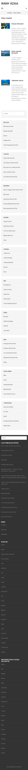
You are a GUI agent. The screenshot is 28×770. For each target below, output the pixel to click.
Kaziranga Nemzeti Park (10, 343)
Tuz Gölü (6, 411)
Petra (5, 272)
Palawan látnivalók (17, 24)
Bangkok (3, 673)
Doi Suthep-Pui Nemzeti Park (11, 162)
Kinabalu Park (7, 140)
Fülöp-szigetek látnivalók (16, 52)
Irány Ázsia (9, 3)
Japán (2, 582)
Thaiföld (3, 642)
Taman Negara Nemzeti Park (11, 145)
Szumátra (3, 734)
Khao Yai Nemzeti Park (9, 172)
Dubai (2, 683)
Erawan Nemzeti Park (9, 158)
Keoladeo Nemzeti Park (9, 348)
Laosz (2, 601)
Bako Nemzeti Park (8, 126)
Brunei (2, 549)
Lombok (3, 711)
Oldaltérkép (4, 534)
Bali (2, 669)
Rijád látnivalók (7, 389)
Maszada (6, 316)
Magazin (3, 605)
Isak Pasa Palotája (8, 407)
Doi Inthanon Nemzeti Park (10, 176)
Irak (2, 573)
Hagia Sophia (7, 425)
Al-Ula (5, 380)
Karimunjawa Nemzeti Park (10, 208)
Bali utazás (6, 194)
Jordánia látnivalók (8, 262)
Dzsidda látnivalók (8, 384)
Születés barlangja (8, 321)
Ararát (5, 416)
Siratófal (6, 326)
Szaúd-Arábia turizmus (9, 394)
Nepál (2, 624)
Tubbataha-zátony (17, 80)
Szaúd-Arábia (4, 638)
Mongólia (3, 619)
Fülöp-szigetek (5, 559)
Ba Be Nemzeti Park (9, 226)
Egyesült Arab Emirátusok (7, 554)
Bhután (3, 545)
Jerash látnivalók (8, 258)
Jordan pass (7, 253)
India (2, 563)
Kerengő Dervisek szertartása (11, 421)
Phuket (3, 729)
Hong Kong (6, 294)
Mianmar (3, 614)
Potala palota (7, 299)
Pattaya (3, 753)
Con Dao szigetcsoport (9, 230)
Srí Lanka (3, 633)
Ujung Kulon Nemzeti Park (10, 199)
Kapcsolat (3, 529)
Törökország (4, 647)
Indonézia (3, 568)
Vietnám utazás (8, 221)
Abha (5, 375)
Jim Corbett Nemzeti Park (10, 353)
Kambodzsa (4, 591)
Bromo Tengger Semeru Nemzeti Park (13, 189)
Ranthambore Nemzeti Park (11, 357)
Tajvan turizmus (8, 289)
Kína (2, 596)
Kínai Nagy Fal (7, 285)
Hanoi (5, 240)
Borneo (5, 135)
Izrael (2, 577)
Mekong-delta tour (8, 235)
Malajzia (3, 610)
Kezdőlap (3, 525)
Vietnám (3, 652)
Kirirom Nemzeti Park (6, 516)
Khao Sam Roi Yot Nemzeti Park (12, 167)
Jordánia (3, 587)
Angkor (3, 664)
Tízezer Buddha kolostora (10, 303)
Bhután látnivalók (5, 493)
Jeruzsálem (6, 330)
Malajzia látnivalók (8, 131)
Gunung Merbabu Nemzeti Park (11, 203)
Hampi (5, 362)
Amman (6, 267)
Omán (2, 628)
